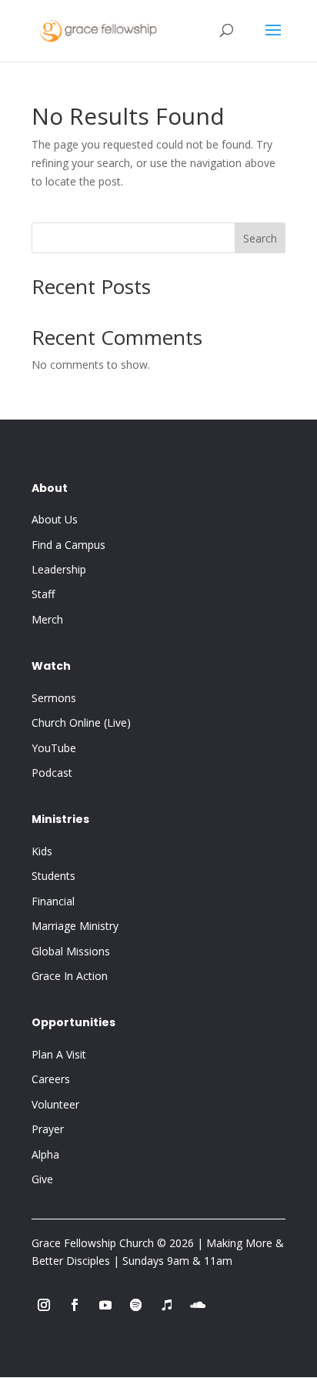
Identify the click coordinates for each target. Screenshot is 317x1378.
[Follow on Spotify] (136, 1305)
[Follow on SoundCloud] (197, 1305)
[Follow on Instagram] (44, 1305)
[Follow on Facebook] (74, 1305)
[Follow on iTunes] (167, 1305)
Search (260, 238)
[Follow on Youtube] (105, 1305)
